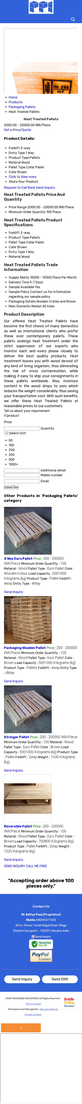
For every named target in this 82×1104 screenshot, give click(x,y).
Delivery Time (19, 282)
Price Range (18, 207)
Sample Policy (19, 292)
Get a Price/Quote (17, 130)
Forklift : (49, 668)
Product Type (19, 237)
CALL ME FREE (36, 866)
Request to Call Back (19, 187)
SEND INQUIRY (14, 866)
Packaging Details (22, 301)
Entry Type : (26, 583)
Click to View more (22, 177)
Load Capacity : (45, 663)
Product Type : (43, 578)
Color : (50, 747)
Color (13, 247)
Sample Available (21, 287)
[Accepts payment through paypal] (41, 961)
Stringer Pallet (16, 737)
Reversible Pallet (18, 826)
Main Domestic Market (25, 306)
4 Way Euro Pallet (18, 558)
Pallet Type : (46, 568)
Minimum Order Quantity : (43, 563)
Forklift (14, 233)
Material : (15, 568)
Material (15, 257)
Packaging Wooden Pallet (25, 648)
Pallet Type (17, 242)
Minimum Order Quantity (27, 212)
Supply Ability (19, 277)
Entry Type (17, 252)
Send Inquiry (45, 187)
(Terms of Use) (33, 1004)
